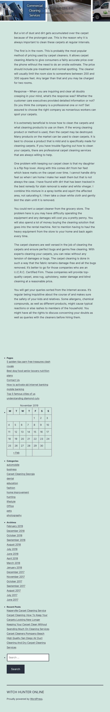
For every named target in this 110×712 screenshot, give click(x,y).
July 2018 (12, 549)
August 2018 (14, 544)
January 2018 (14, 567)
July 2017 (12, 595)
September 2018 (16, 540)
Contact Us (13, 380)
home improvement (18, 492)
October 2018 (14, 535)
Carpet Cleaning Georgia (21, 474)
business (11, 469)
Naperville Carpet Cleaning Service (26, 610)
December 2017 (15, 572)
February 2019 (15, 526)
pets (9, 510)
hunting (11, 497)
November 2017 (16, 576)
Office (10, 506)
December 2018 (16, 530)
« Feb (16, 452)
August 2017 (14, 590)
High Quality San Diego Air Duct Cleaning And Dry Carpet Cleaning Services (26, 643)
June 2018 (12, 553)
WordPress (36, 698)
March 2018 (13, 563)
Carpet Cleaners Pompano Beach (25, 633)
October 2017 (14, 581)
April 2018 (12, 558)
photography (14, 515)
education (12, 483)
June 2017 (12, 599)
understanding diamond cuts (23, 398)
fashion (11, 487)
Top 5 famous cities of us (21, 393)
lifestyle (11, 501)
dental (10, 478)
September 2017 (16, 586)
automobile (13, 464)
